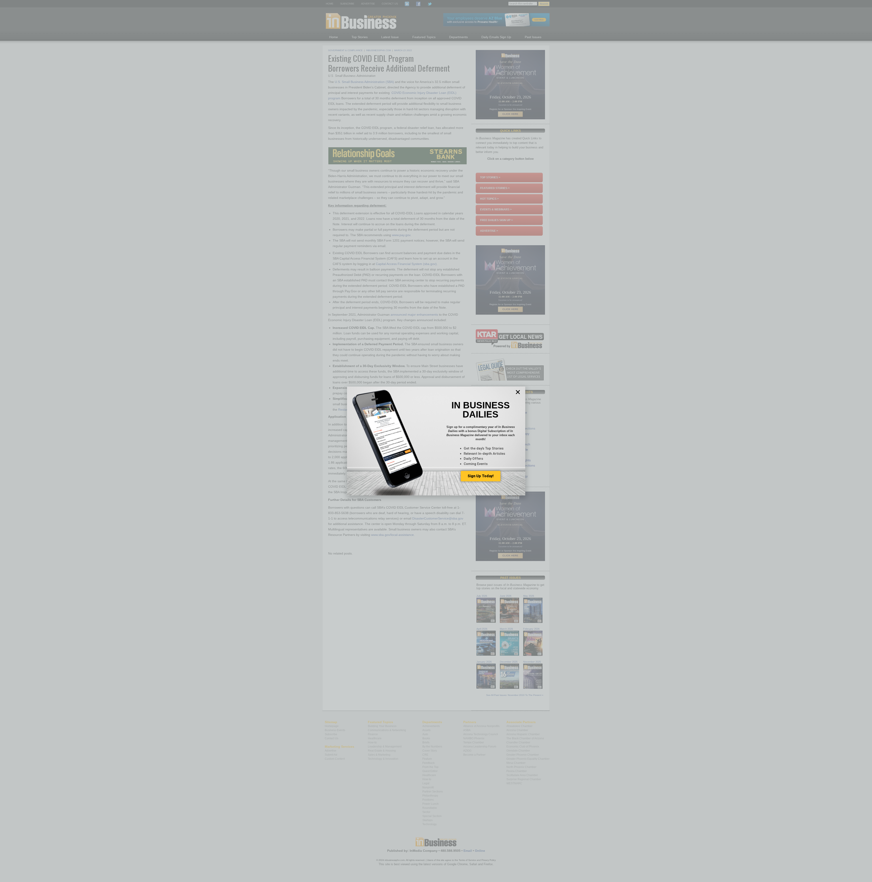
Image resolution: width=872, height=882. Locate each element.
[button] (518, 392)
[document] (436, 441)
